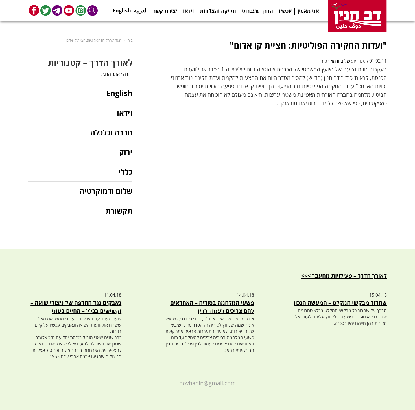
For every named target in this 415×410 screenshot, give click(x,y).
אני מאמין (308, 10)
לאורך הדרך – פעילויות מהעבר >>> (344, 275)
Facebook (34, 10)
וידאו (188, 10)
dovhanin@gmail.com (207, 383)
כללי (125, 172)
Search (92, 10)
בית (130, 40)
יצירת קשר (165, 10)
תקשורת (119, 211)
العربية (141, 8)
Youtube (69, 10)
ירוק (125, 152)
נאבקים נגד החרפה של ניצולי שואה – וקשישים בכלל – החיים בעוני (75, 307)
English (122, 8)
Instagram (80, 10)
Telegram (57, 10)
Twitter (45, 10)
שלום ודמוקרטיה (335, 61)
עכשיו (285, 10)
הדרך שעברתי (257, 10)
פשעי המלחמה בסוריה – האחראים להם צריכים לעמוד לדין (212, 307)
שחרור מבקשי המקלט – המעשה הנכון (340, 303)
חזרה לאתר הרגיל (116, 74)
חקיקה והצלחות (218, 10)
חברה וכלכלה (111, 132)
